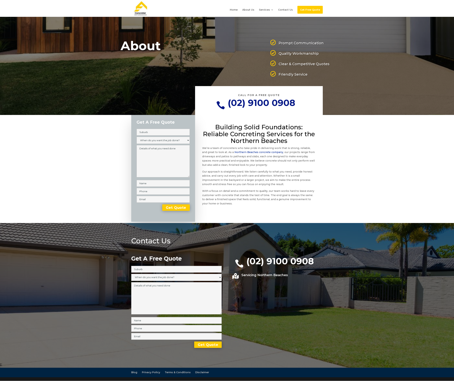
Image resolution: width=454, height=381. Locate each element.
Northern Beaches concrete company (258, 152)
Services (264, 10)
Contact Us (285, 10)
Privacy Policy (151, 372)
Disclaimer (202, 372)
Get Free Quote (310, 9)
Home (234, 10)
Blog (134, 372)
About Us (248, 10)
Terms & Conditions (178, 372)
